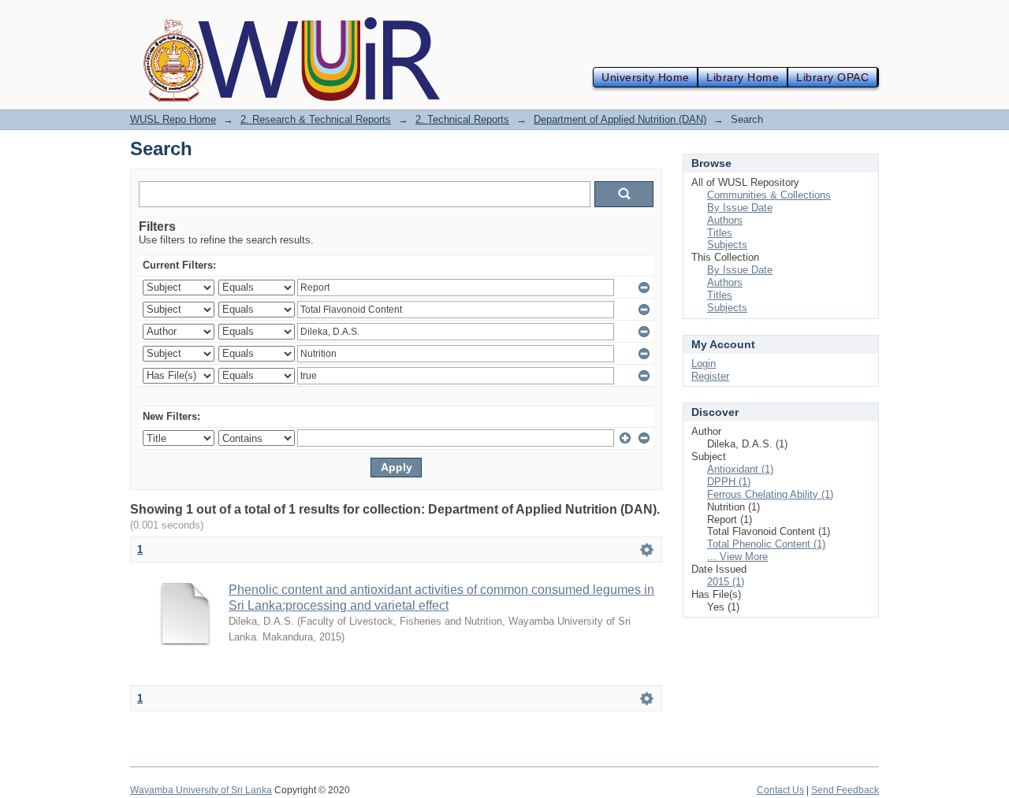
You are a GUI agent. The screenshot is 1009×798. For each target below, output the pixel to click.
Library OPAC (832, 77)
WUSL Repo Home (173, 119)
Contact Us (780, 790)
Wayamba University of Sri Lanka (201, 790)
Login (703, 363)
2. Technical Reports (462, 119)
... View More (737, 556)
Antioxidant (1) (740, 469)
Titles (719, 233)
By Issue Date (740, 207)
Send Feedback (845, 790)
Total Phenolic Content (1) (766, 544)
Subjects (727, 245)
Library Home (742, 77)
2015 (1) (725, 582)
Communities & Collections (769, 195)
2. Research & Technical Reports (315, 119)
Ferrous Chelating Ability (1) (770, 494)
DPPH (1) (728, 482)
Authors (725, 220)
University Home (645, 77)
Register (710, 376)
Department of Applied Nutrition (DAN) (620, 119)
